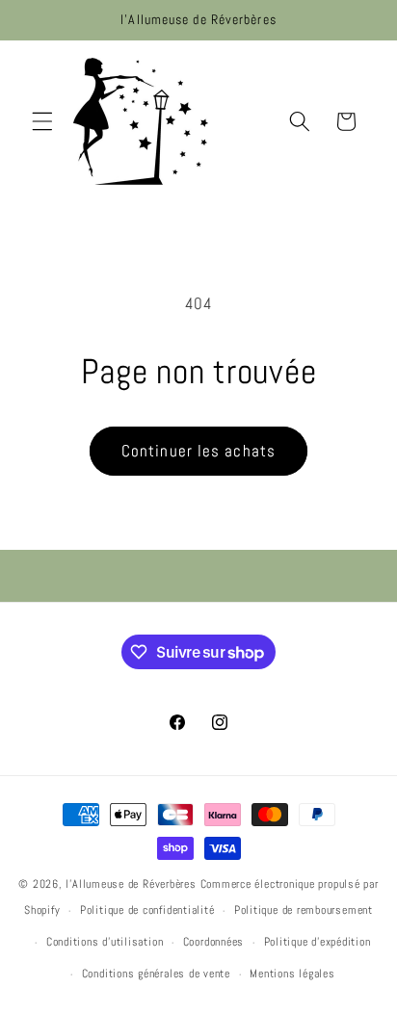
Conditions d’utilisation (104, 941)
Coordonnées (213, 941)
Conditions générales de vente (156, 973)
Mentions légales (292, 973)
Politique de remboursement (303, 910)
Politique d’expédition (317, 941)
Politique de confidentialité (147, 910)
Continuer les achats (198, 451)
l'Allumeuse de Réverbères (131, 884)
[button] (42, 121)
